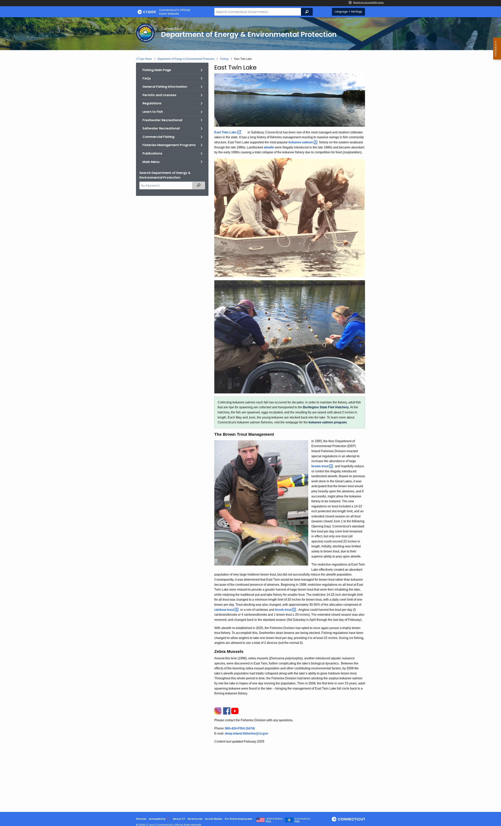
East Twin (225, 132)
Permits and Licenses (159, 95)
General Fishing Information (164, 86)
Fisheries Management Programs (169, 145)
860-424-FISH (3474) (240, 728)
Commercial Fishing (158, 137)
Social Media (213, 819)
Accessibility (157, 819)
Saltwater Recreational (161, 128)
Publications (152, 153)
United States (274, 820)
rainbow (224, 609)
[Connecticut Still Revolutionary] (348, 819)
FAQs (146, 78)
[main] (250, 414)
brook (283, 609)
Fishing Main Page (156, 70)
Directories (195, 819)
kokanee (301, 142)
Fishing (224, 58)
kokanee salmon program (328, 422)
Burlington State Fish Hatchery (326, 407)
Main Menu (150, 162)
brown (320, 466)
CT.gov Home (144, 58)
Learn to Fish (152, 111)
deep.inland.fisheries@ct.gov (246, 733)
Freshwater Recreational (162, 120)
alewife (269, 147)
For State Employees (238, 819)
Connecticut (302, 820)
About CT (179, 819)
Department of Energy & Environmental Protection (186, 58)
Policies (141, 819)
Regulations (151, 103)
